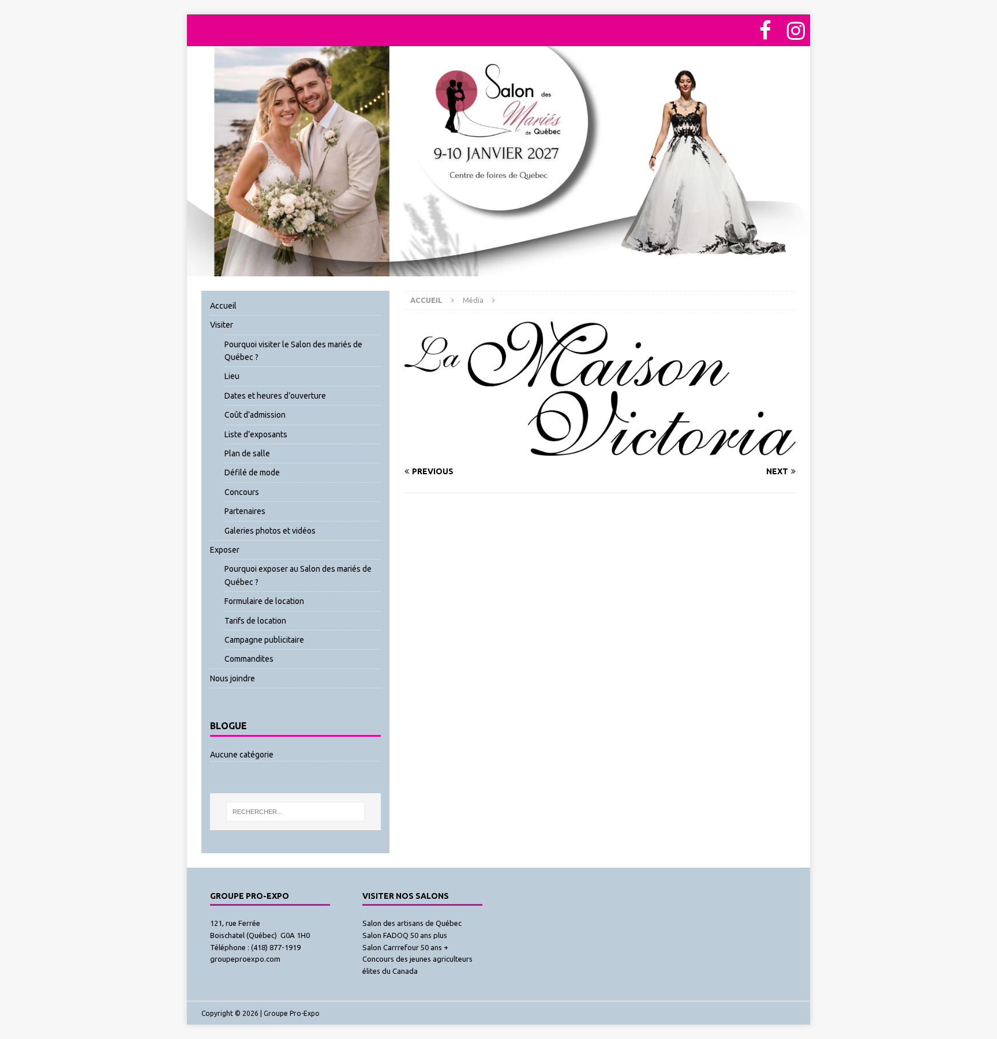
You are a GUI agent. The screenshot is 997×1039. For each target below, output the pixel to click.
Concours (241, 492)
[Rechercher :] (296, 812)
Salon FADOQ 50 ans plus (404, 935)
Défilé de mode (252, 472)
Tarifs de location (255, 620)
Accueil (223, 305)
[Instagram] (795, 30)
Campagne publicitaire (264, 639)
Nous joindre (232, 678)
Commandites (248, 658)
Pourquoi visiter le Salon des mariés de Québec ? (293, 351)
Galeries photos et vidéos (270, 530)
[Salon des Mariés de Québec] (498, 269)
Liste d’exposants (255, 434)
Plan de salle (247, 453)
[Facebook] (765, 30)
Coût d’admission (255, 414)
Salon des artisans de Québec (412, 923)
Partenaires (244, 511)
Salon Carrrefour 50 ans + (405, 947)
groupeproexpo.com (245, 959)
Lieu (231, 376)
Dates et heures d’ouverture (275, 395)
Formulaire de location (264, 601)
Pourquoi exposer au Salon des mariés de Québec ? (298, 575)
